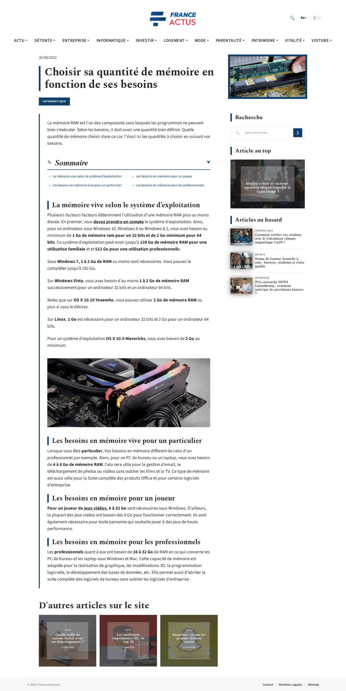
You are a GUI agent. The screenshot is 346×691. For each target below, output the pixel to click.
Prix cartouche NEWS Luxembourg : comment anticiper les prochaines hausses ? (279, 288)
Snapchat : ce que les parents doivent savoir (189, 638)
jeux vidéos (95, 508)
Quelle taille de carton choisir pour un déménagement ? (68, 638)
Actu (67, 630)
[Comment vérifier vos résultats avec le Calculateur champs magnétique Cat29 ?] (241, 237)
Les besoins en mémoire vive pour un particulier (86, 185)
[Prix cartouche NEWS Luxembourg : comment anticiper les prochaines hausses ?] (241, 286)
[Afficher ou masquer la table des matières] (149, 162)
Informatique (54, 101)
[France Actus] (173, 18)
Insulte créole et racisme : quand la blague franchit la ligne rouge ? (268, 187)
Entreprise (262, 278)
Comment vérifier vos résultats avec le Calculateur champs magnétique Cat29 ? (278, 238)
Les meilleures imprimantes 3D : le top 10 (128, 638)
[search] (292, 18)
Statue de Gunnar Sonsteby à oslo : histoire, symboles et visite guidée (279, 262)
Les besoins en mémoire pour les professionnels (170, 185)
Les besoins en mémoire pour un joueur (164, 176)
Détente (260, 254)
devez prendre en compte (118, 222)
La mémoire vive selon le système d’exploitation (87, 176)
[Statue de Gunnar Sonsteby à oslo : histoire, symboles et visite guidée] (241, 261)
